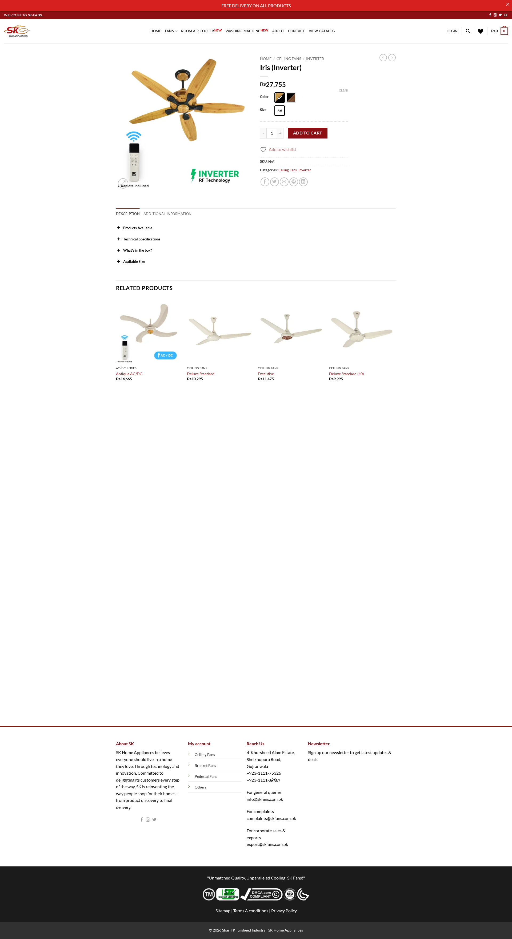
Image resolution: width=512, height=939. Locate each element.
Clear (343, 90)
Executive (266, 373)
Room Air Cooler (201, 31)
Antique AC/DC (129, 373)
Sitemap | (224, 910)
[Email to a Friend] (284, 181)
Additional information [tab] (167, 214)
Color (264, 97)
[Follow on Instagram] (495, 15)
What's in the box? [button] (137, 250)
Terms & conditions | (252, 910)
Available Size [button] (134, 261)
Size (263, 110)
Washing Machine (247, 31)
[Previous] (116, 511)
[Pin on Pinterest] (293, 181)
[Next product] (383, 57)
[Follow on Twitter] (500, 15)
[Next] (394, 511)
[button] (452, 31)
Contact (296, 31)
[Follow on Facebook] (490, 15)
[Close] (507, 4)
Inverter (315, 59)
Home (155, 31)
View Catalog (322, 31)
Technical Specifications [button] (141, 239)
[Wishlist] (480, 31)
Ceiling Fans (289, 59)
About (278, 31)
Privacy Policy (284, 910)
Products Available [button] (137, 228)
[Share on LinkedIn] (303, 181)
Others (200, 787)
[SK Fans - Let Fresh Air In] (17, 31)
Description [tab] (128, 214)
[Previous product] (392, 57)
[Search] (468, 31)
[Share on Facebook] (265, 181)
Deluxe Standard (200, 373)
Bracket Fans (205, 765)
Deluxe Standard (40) (346, 373)
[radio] (279, 97)
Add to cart (307, 132)
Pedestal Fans (206, 776)
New (218, 30)
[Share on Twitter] (274, 181)
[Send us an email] (505, 15)
